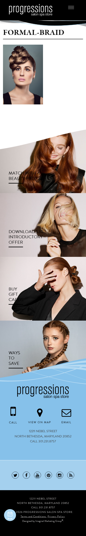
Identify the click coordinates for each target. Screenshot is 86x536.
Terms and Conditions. (34, 516)
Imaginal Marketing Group (48, 521)
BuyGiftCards (16, 294)
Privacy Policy (56, 516)
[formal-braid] (23, 74)
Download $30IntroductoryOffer (26, 236)
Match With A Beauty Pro (24, 176)
